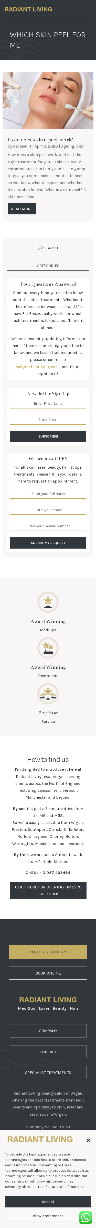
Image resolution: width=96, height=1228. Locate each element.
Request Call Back (48, 951)
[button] (88, 1140)
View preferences (48, 1216)
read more (22, 208)
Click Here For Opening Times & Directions (48, 890)
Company (48, 1030)
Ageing (67, 146)
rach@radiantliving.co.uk (37, 366)
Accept (48, 1201)
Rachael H (22, 146)
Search (50, 247)
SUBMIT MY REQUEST (48, 543)
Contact (48, 1051)
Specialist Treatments (48, 1072)
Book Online (48, 973)
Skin (80, 146)
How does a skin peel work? (41, 139)
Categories (48, 265)
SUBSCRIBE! (48, 436)
